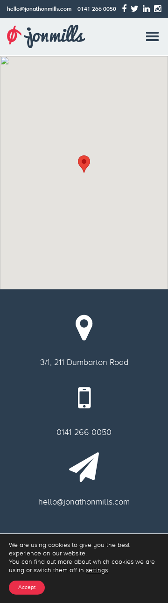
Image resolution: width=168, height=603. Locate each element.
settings (97, 570)
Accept (26, 587)
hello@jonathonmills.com (39, 8)
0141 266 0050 (96, 8)
